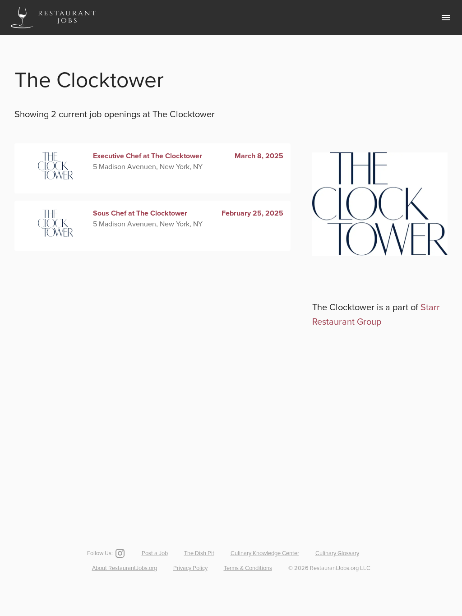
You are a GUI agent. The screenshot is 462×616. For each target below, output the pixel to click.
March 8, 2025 (259, 156)
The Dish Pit (199, 553)
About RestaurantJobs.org (124, 568)
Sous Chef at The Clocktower (140, 213)
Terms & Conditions (248, 568)
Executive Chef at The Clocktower (147, 156)
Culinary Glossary (337, 553)
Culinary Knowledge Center (265, 553)
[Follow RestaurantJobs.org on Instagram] (119, 553)
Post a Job (155, 553)
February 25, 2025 (252, 213)
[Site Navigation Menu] (445, 17)
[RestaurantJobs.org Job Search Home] (53, 29)
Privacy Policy (190, 568)
